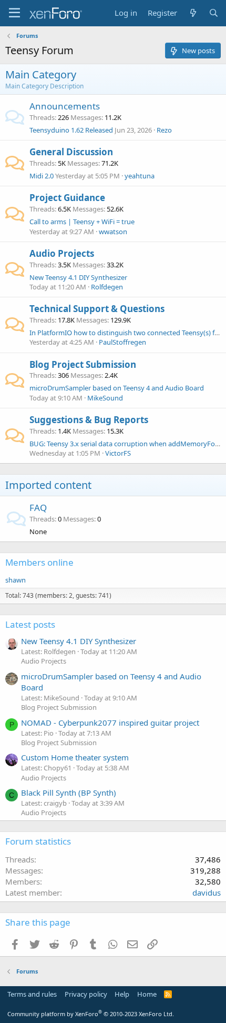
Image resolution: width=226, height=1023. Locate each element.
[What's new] (192, 13)
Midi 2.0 (41, 175)
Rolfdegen (107, 287)
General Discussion (71, 152)
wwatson (113, 231)
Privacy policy (86, 994)
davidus (206, 892)
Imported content (48, 485)
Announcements (64, 106)
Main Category (40, 74)
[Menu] (14, 13)
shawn (15, 580)
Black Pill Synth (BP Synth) (68, 792)
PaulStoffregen (122, 342)
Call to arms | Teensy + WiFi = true (82, 221)
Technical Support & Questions (97, 309)
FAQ (38, 508)
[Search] (213, 13)
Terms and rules (32, 994)
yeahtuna (140, 175)
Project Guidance (67, 198)
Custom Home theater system (75, 757)
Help (122, 994)
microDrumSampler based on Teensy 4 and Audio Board (116, 388)
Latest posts (30, 624)
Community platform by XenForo (90, 1014)
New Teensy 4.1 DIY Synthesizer (78, 277)
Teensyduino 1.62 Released (71, 130)
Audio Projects (61, 253)
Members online (39, 562)
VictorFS (118, 453)
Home (147, 994)
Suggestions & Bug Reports (88, 420)
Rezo (164, 130)
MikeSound (105, 398)
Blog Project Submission (82, 364)
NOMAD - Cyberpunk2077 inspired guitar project (110, 722)
